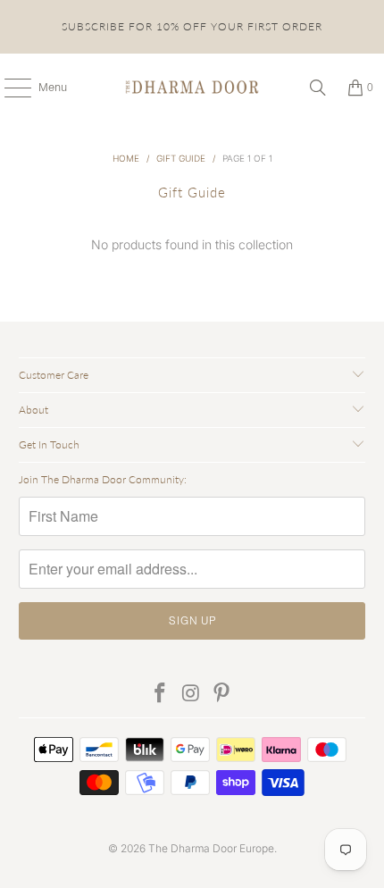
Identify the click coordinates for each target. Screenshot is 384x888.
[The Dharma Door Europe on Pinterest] (222, 694)
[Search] (318, 87)
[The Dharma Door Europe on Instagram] (191, 694)
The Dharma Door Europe (211, 848)
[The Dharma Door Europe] (192, 87)
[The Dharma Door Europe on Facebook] (159, 694)
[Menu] (8, 87)
